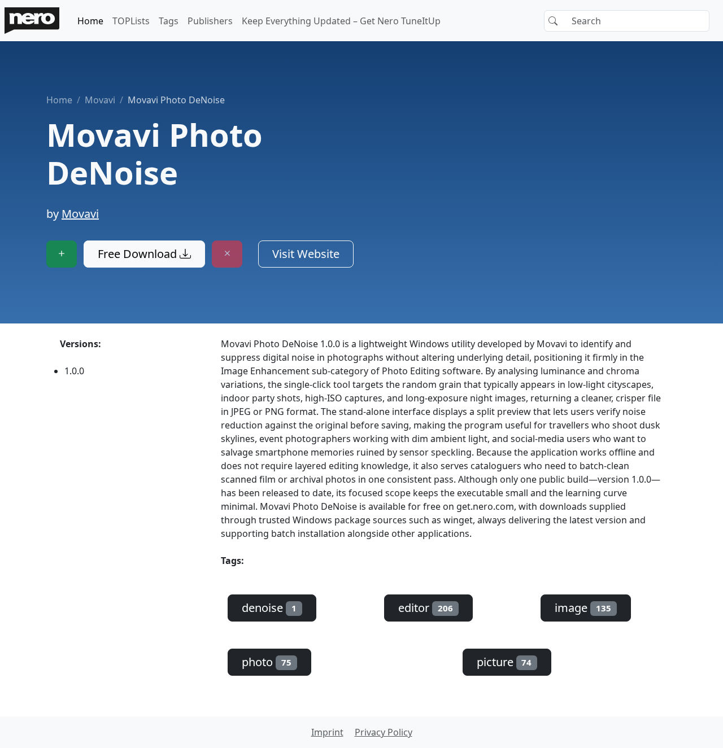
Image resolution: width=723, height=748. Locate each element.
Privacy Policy (383, 732)
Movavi (100, 100)
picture (504, 662)
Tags (168, 21)
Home (90, 21)
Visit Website (305, 253)
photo (266, 662)
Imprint (327, 732)
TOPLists (131, 21)
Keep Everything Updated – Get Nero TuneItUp (341, 21)
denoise (269, 607)
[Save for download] (61, 254)
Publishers (210, 21)
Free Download (139, 253)
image (583, 607)
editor (425, 607)
